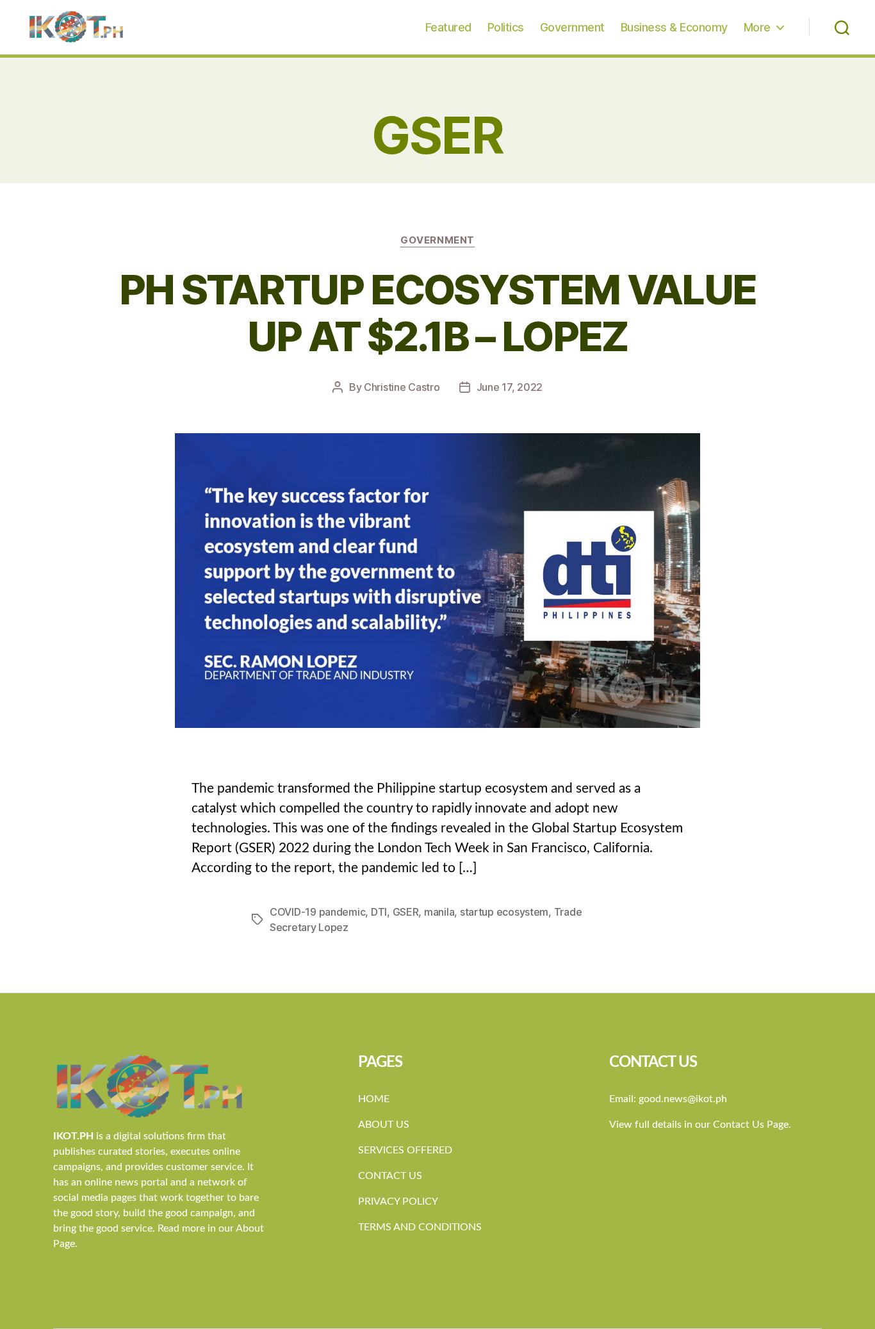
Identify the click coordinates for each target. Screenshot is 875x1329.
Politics (505, 27)
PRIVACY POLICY (398, 1201)
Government (572, 27)
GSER (406, 911)
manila (439, 911)
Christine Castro (402, 387)
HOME (373, 1099)
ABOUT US (383, 1124)
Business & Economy (674, 27)
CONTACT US (390, 1176)
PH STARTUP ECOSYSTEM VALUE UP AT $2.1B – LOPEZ (437, 313)
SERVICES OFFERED (405, 1150)
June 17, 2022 (510, 387)
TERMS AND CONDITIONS (420, 1227)
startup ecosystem (504, 911)
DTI (379, 911)
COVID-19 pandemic (317, 911)
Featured (448, 27)
